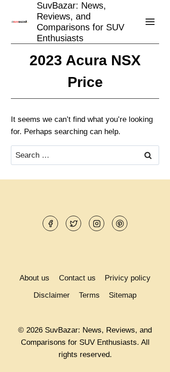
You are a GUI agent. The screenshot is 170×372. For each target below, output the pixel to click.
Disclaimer (52, 295)
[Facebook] (50, 223)
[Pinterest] (119, 223)
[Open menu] (150, 21)
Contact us (77, 278)
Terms (89, 295)
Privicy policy (128, 278)
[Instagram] (96, 223)
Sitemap (122, 295)
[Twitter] (73, 223)
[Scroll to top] (147, 358)
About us (34, 278)
